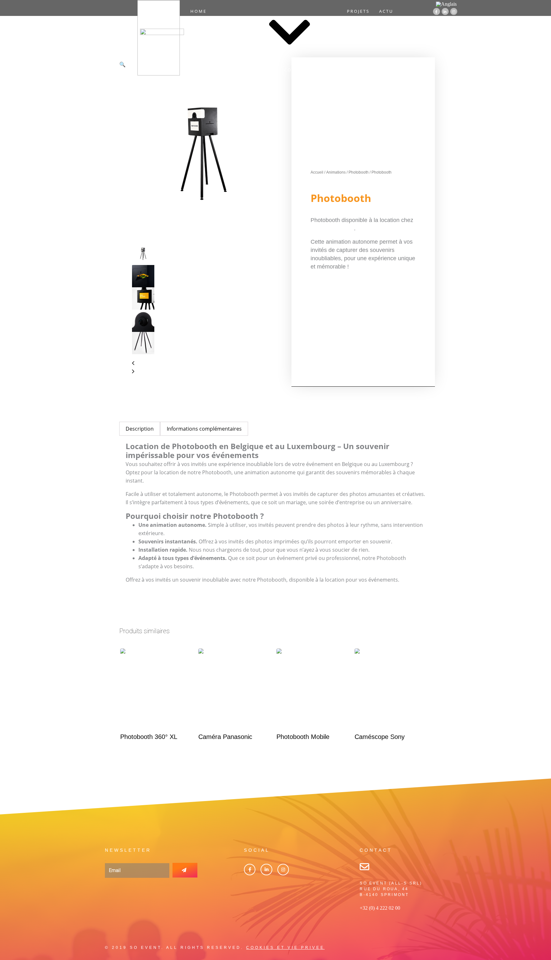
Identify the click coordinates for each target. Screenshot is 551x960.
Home (198, 11)
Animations (336, 172)
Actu (386, 11)
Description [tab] (140, 428)
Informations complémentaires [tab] (204, 428)
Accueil (317, 172)
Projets (358, 11)
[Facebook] (249, 869)
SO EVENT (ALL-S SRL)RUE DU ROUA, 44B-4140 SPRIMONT (391, 889)
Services (229, 33)
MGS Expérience (332, 228)
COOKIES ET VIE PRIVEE (285, 947)
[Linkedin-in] (445, 11)
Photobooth (359, 172)
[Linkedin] (266, 869)
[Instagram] (453, 11)
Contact (296, 70)
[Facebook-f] (436, 11)
